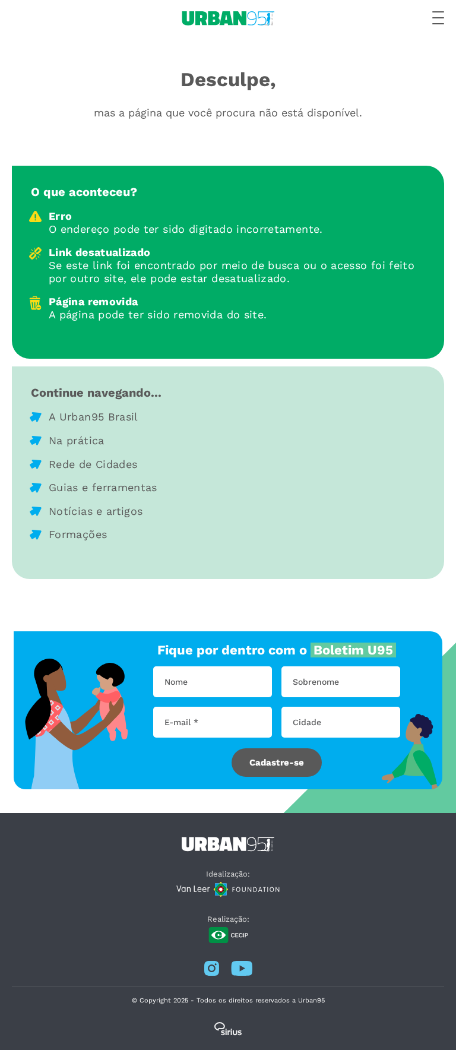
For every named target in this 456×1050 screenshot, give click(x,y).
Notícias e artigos (95, 511)
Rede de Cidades (93, 464)
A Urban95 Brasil (93, 416)
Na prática (76, 440)
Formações (78, 534)
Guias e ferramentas (103, 487)
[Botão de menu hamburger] (438, 18)
